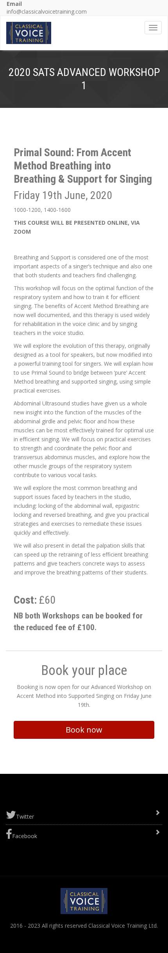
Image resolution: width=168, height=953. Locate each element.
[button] (84, 730)
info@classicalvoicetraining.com (47, 11)
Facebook (24, 836)
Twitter (25, 816)
